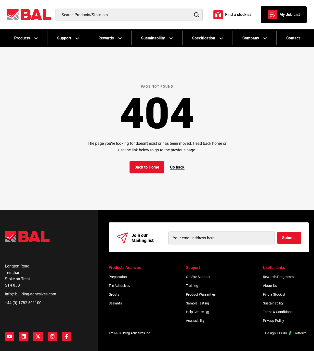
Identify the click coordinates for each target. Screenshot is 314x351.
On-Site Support (198, 277)
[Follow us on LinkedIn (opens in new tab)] (23, 336)
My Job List (289, 14)
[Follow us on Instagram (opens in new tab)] (52, 336)
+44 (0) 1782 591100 (23, 303)
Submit (288, 237)
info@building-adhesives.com (30, 294)
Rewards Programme (279, 277)
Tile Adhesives (119, 286)
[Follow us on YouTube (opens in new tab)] (9, 336)
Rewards (106, 38)
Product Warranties (201, 294)
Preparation (118, 277)
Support (64, 38)
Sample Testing (197, 303)
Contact (293, 38)
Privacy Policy (273, 321)
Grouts (114, 294)
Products (22, 38)
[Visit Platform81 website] (287, 333)
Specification (203, 38)
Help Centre (195, 312)
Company (250, 38)
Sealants (115, 303)
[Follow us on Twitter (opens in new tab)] (38, 336)
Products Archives (125, 267)
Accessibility (195, 321)
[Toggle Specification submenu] (221, 38)
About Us (270, 286)
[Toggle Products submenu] (36, 38)
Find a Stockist (274, 294)
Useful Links (274, 267)
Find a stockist (238, 14)
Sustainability (153, 38)
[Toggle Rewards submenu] (120, 38)
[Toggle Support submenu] (77, 38)
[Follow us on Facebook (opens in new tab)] (66, 336)
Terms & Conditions (277, 312)
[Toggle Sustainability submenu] (171, 38)
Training (192, 286)
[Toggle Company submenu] (265, 38)
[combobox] (129, 15)
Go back (177, 167)
